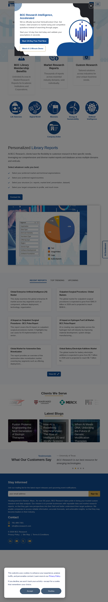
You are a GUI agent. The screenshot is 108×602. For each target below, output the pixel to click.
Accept (30, 591)
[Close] (91, 6)
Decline (51, 591)
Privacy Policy (54, 576)
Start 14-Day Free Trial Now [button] (34, 41)
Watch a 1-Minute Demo (32, 48)
